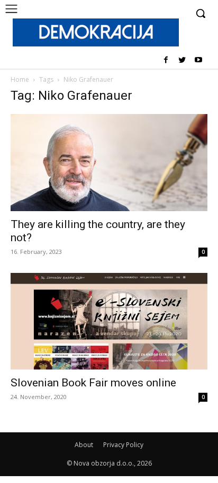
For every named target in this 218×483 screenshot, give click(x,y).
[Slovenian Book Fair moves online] (109, 321)
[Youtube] (198, 60)
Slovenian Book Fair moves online (93, 382)
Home (20, 79)
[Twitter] (182, 60)
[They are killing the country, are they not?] (109, 162)
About (84, 444)
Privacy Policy (123, 444)
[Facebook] (166, 60)
